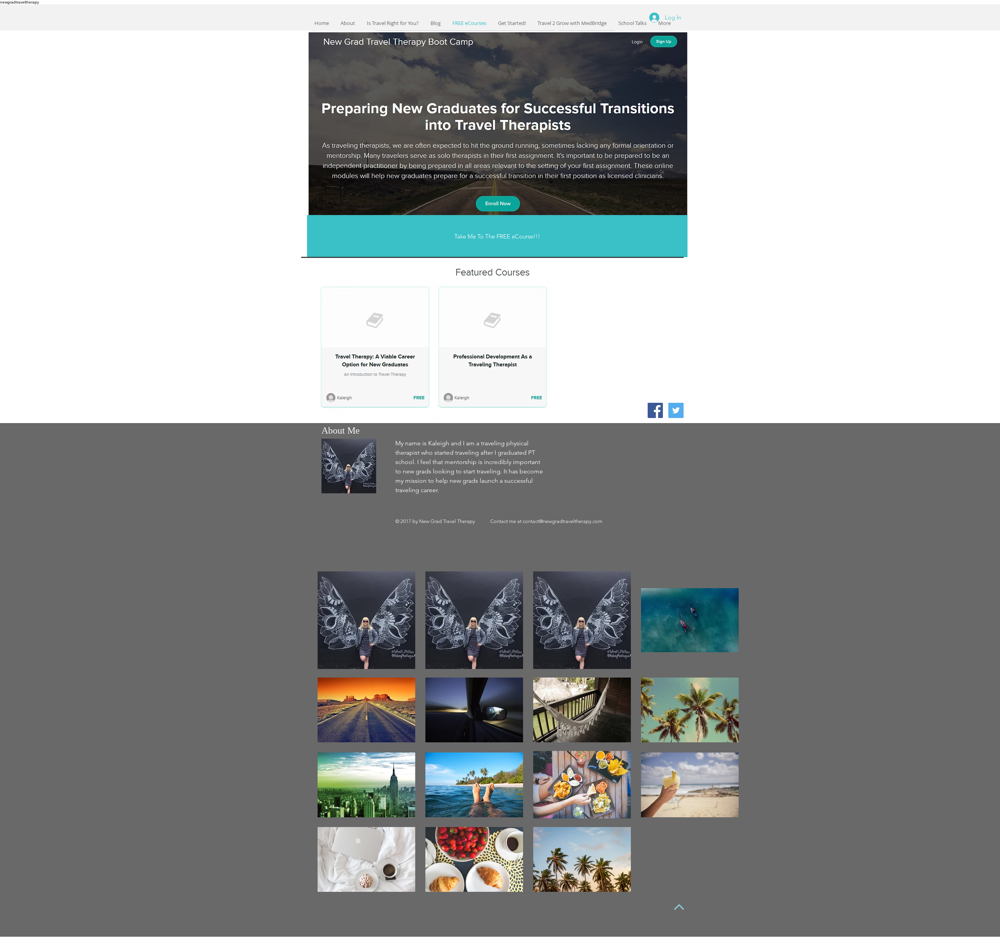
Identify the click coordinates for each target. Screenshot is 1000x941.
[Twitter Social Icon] (676, 410)
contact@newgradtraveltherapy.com (562, 521)
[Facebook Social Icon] (655, 410)
